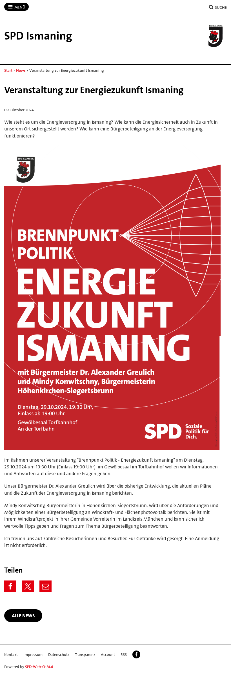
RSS (124, 654)
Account (108, 654)
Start (8, 70)
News (21, 70)
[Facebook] (10, 586)
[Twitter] (28, 586)
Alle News (23, 615)
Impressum (33, 654)
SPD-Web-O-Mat (39, 666)
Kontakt (11, 654)
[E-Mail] (45, 586)
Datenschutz (58, 654)
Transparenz (85, 654)
